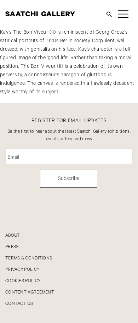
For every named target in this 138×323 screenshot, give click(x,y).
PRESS (12, 247)
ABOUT (12, 235)
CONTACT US (19, 303)
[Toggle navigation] (123, 14)
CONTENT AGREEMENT (29, 292)
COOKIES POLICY (22, 281)
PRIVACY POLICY (22, 269)
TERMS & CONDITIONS (28, 258)
